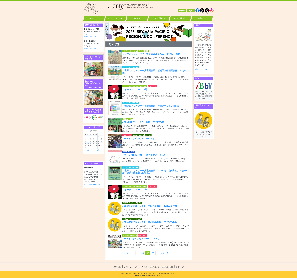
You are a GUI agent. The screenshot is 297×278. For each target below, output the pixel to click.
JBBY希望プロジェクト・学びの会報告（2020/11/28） (150, 222)
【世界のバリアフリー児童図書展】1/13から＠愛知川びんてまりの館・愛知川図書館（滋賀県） (155, 172)
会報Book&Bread (128, 152)
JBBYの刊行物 (179, 18)
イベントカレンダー (116, 18)
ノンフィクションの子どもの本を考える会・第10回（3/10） (152, 54)
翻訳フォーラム (128, 119)
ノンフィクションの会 (130, 51)
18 (88, 143)
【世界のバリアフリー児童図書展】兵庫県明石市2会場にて (151, 105)
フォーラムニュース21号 (134, 189)
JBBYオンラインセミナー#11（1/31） (141, 238)
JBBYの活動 (158, 18)
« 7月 (88, 150)
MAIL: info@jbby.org (92, 184)
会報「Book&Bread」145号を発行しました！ (145, 154)
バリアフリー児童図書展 (130, 67)
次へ (168, 253)
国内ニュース (152, 86)
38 (153, 253)
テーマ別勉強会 (143, 51)
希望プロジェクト (138, 135)
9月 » (98, 150)
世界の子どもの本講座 (130, 235)
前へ (128, 253)
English (182, 10)
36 (142, 253)
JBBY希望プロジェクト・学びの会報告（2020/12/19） (150, 205)
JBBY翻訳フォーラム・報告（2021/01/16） (144, 122)
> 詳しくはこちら (90, 37)
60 (162, 253)
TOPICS (136, 18)
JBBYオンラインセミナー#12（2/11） (141, 138)
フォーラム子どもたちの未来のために (135, 86)
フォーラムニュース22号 (134, 89)
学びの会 (148, 135)
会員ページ (202, 18)
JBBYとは (93, 18)
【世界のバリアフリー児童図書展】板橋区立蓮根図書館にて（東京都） (155, 71)
